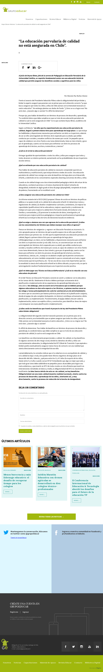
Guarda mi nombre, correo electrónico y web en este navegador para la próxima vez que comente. (48, 426)
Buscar (88, 2)
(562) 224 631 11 (21, 647)
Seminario (13, 470)
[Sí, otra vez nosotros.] (95, 665)
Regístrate (14, 612)
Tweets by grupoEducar (19, 538)
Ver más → (8, 491)
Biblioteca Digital (69, 19)
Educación (41, 470)
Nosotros (29, 19)
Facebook (95, 531)
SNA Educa (48, 470)
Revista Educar (55, 19)
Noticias (82, 19)
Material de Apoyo (94, 19)
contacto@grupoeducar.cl (23, 649)
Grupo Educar (5, 24)
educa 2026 (7, 470)
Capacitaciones (41, 19)
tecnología (75, 473)
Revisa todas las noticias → (51, 517)
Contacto (96, 2)
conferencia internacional (80, 470)
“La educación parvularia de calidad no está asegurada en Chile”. (33, 24)
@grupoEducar (32, 533)
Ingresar (26, 612)
